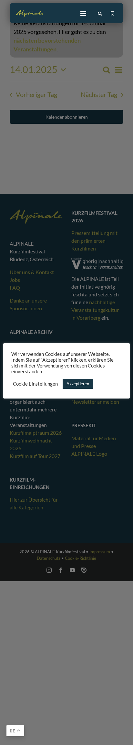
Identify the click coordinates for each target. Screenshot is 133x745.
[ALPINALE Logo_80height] (29, 12)
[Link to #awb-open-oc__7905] (83, 13)
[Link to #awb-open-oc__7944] (100, 14)
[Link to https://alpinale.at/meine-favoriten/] (112, 13)
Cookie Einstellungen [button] (35, 384)
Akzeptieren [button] (77, 383)
